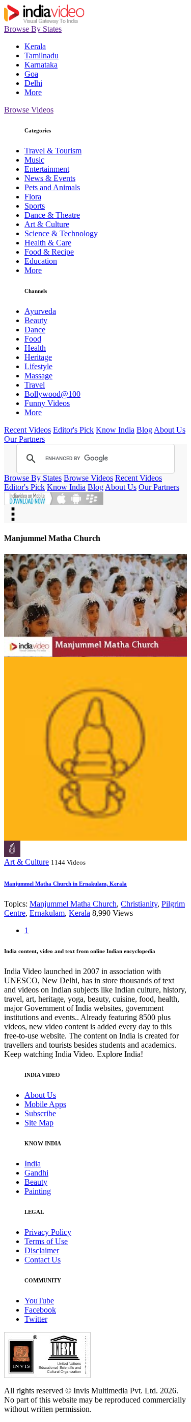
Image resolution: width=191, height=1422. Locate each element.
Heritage (38, 357)
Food (32, 338)
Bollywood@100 (52, 394)
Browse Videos (28, 109)
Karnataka (41, 64)
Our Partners (24, 439)
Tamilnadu (41, 55)
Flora (32, 196)
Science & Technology (61, 233)
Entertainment (46, 169)
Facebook (40, 1309)
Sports (34, 205)
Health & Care (47, 242)
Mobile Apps (45, 1104)
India (32, 1163)
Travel (34, 384)
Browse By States (33, 29)
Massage (38, 375)
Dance (34, 329)
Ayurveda (40, 311)
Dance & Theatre (52, 215)
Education (40, 261)
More (33, 92)
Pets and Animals (52, 187)
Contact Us (42, 1259)
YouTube (39, 1300)
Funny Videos (47, 403)
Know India (115, 429)
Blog (144, 429)
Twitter (35, 1319)
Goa (31, 74)
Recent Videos (27, 429)
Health (35, 348)
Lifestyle (38, 366)
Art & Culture (46, 224)
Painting (37, 1191)
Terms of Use (46, 1241)
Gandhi (36, 1172)
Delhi (33, 83)
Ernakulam (47, 913)
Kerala (35, 46)
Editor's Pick (73, 429)
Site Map (38, 1122)
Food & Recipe (49, 251)
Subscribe (40, 1113)
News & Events (49, 178)
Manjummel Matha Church (73, 903)
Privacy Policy (47, 1232)
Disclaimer (41, 1250)
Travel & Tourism (52, 150)
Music (34, 159)
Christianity (139, 903)
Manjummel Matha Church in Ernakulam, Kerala (65, 884)
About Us (169, 429)
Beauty (35, 320)
